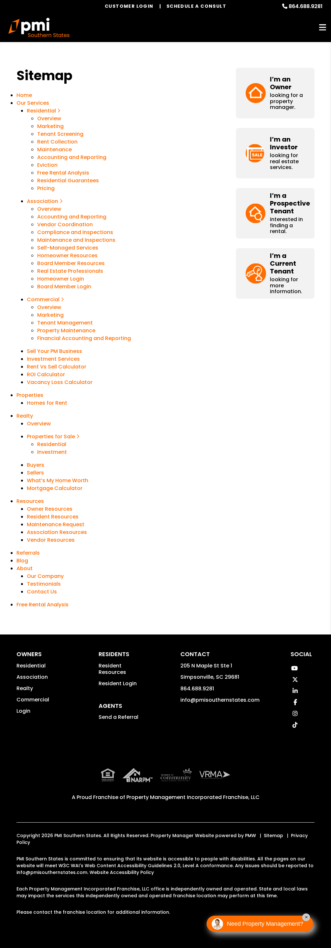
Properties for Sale (51, 436)
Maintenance (54, 149)
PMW (250, 835)
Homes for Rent (47, 403)
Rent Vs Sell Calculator (56, 366)
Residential (42, 110)
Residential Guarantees (68, 180)
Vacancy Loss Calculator (59, 382)
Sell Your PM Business (54, 351)
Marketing (50, 126)
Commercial (44, 299)
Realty (24, 416)
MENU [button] (322, 28)
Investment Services (53, 359)
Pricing (46, 188)
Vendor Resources (51, 540)
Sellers (35, 472)
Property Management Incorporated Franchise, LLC (193, 797)
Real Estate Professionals (70, 271)
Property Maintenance (66, 330)
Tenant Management (65, 322)
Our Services (32, 103)
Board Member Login (64, 286)
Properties (29, 395)
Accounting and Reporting (71, 157)
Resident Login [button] (118, 683)
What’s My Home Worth (57, 480)
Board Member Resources (71, 263)
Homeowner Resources (67, 255)
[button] (275, 93)
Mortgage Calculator (54, 488)
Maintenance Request (55, 524)
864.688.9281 (306, 6)
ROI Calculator (46, 374)
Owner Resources (49, 509)
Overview (49, 118)
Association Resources (57, 532)
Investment (52, 452)
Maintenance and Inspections (76, 240)
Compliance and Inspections (75, 232)
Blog (22, 560)
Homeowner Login (60, 278)
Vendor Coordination (65, 224)
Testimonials (44, 584)
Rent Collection (57, 141)
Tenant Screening (60, 134)
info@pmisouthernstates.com (220, 700)
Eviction (47, 165)
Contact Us (42, 591)
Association (43, 201)
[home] (39, 27)
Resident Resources (53, 516)
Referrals (28, 553)
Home (24, 95)
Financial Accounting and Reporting (84, 338)
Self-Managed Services (67, 247)
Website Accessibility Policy (122, 872)
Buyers (35, 465)
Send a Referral (118, 717)
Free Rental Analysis (63, 172)
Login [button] (23, 711)
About (24, 568)
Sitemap (273, 835)
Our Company (45, 576)
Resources (30, 501)
